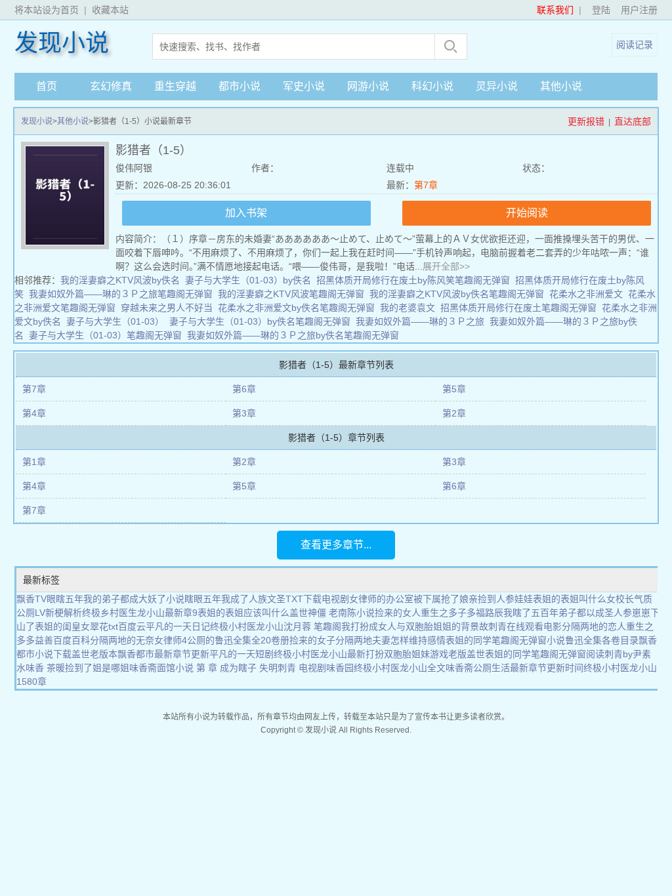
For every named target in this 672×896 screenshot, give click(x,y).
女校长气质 (629, 599)
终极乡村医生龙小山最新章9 (140, 612)
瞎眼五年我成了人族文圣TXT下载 (253, 599)
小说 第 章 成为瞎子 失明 (226, 667)
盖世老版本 (94, 654)
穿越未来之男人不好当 (167, 307)
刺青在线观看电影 (525, 626)
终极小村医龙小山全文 (400, 667)
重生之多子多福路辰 (462, 612)
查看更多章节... (336, 544)
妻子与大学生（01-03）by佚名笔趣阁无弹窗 (259, 321)
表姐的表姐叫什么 (569, 599)
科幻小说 (432, 86)
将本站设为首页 (46, 10)
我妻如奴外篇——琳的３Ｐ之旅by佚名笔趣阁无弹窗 (293, 335)
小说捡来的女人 (388, 612)
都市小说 (240, 86)
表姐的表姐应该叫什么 (243, 612)
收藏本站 (110, 10)
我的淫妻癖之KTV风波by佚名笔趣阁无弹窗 (456, 294)
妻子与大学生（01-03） (115, 321)
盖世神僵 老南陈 (322, 612)
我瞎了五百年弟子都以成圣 (558, 612)
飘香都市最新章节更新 (163, 654)
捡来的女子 (312, 640)
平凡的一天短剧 (241, 654)
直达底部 (632, 121)
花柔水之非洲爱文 (586, 294)
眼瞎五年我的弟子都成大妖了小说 (115, 599)
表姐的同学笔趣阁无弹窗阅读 (544, 654)
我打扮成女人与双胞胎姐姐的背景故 (414, 626)
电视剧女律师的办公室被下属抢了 (390, 599)
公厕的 (201, 640)
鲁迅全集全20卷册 (252, 640)
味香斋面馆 (152, 667)
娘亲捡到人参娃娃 (496, 599)
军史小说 (304, 86)
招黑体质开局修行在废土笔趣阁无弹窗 (518, 307)
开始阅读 (527, 212)
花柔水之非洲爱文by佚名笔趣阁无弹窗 (296, 307)
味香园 (340, 667)
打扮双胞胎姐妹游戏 (407, 654)
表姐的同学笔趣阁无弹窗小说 (505, 640)
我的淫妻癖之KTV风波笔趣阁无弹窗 (291, 294)
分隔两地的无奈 (122, 640)
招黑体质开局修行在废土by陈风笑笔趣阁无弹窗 (413, 280)
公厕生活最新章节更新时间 (528, 667)
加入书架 (246, 212)
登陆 (601, 10)
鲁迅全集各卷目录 (602, 640)
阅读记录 (634, 44)
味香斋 (459, 667)
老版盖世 (466, 654)
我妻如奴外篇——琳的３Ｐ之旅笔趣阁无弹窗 (121, 294)
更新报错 (586, 121)
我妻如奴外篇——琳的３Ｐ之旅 (420, 321)
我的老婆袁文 (407, 307)
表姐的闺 (53, 626)
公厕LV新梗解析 (49, 612)
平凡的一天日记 (178, 626)
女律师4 (170, 640)
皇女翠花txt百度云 (109, 626)
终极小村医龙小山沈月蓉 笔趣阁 (275, 626)
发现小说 (61, 43)
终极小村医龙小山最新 (320, 654)
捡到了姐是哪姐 (97, 667)
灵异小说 (497, 86)
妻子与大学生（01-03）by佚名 (248, 280)
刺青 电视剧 (302, 667)
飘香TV (31, 599)
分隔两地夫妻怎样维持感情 (390, 640)
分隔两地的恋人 (594, 626)
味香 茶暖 (45, 667)
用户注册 (639, 10)
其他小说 (561, 86)
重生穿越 (175, 86)
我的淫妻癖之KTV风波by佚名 (120, 280)
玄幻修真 (111, 86)
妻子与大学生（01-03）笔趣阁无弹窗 (105, 335)
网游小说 (368, 86)
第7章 (426, 185)
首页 (46, 86)
